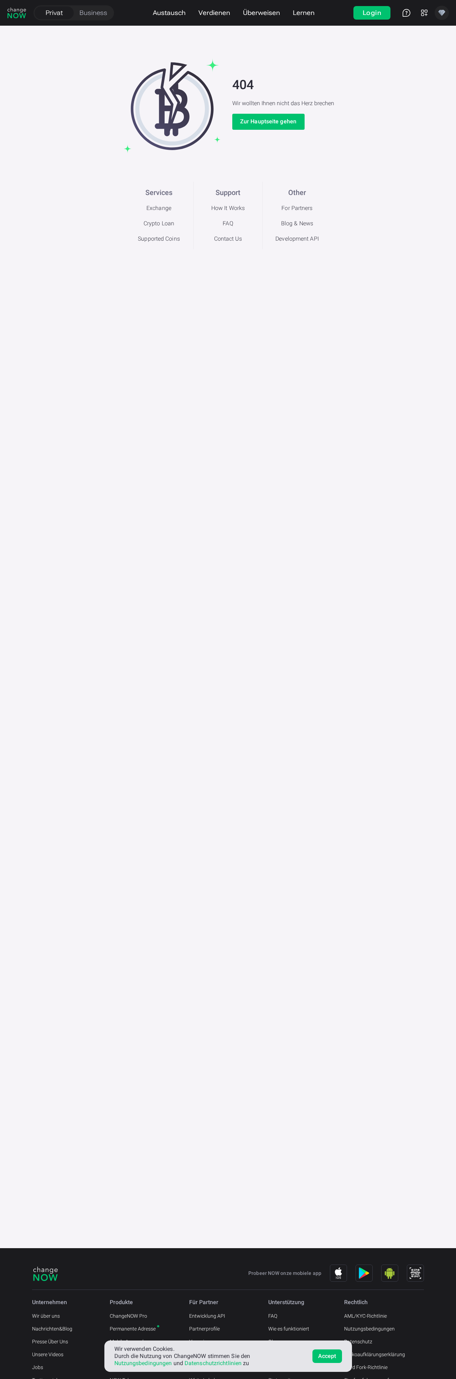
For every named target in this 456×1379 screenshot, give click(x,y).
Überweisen (261, 12)
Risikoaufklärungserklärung (374, 1354)
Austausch (169, 12)
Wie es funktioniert (288, 1329)
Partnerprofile (204, 1329)
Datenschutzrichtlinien (213, 1363)
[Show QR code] (415, 1273)
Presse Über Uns (50, 1341)
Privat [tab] (54, 12)
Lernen (304, 12)
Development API (297, 238)
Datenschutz (358, 1341)
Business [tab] (93, 12)
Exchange (158, 208)
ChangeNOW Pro (128, 1316)
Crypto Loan (159, 223)
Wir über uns (46, 1316)
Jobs (37, 1367)
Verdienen (214, 12)
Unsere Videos (47, 1354)
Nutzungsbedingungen (369, 1329)
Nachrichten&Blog (52, 1329)
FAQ (228, 223)
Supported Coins (159, 238)
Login (372, 12)
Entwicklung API (207, 1316)
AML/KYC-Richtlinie (365, 1316)
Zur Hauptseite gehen (268, 121)
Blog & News (297, 223)
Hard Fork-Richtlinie (366, 1367)
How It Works (228, 208)
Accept (327, 1356)
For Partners (296, 208)
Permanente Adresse (133, 1329)
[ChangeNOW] (16, 13)
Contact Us (228, 238)
